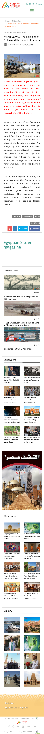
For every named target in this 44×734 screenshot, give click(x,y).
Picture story (16, 20)
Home (7, 20)
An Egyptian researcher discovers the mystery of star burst (32, 439)
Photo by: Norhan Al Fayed (17, 44)
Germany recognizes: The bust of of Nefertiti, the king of (32, 556)
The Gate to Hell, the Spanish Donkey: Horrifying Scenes (31, 596)
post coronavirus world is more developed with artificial (32, 536)
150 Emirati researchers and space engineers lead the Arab (12, 420)
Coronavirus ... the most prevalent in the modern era (12, 556)
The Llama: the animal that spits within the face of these (11, 439)
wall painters (27, 216)
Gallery (8, 610)
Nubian (37, 216)
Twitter (24, 228)
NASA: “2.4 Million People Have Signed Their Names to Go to (11, 576)
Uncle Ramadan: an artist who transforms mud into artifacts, (11, 400)
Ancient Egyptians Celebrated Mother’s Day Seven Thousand (11, 596)
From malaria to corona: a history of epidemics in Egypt (32, 380)
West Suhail (35, 223)
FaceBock (36, 228)
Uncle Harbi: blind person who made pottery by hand (30, 400)
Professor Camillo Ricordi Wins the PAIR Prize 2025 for (11, 380)
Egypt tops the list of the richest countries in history (12, 536)
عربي (40, 4)
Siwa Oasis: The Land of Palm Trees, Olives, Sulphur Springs (32, 576)
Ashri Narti (16, 216)
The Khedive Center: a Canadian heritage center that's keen (31, 420)
